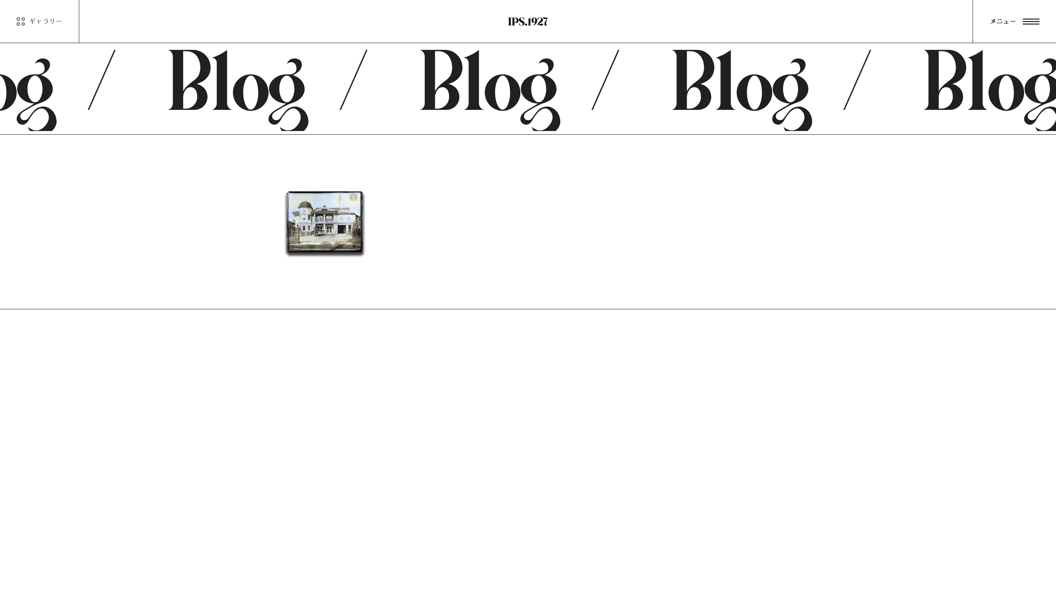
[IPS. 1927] (528, 21)
